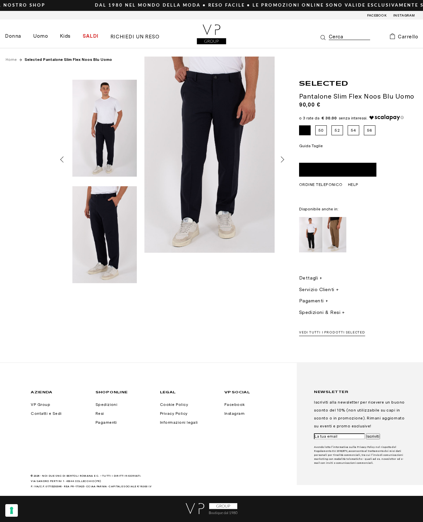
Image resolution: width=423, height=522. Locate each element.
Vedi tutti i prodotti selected (332, 332)
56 (369, 130)
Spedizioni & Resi (320, 312)
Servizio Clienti (316, 289)
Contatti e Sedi (46, 413)
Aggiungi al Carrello (337, 169)
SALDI (90, 36)
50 (321, 130)
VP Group (40, 404)
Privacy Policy (174, 413)
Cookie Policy (174, 404)
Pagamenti (311, 300)
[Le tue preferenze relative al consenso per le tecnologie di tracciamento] (11, 510)
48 (305, 130)
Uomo (40, 36)
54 (353, 130)
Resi (100, 413)
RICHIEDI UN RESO (135, 37)
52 (337, 130)
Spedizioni (107, 404)
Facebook (377, 15)
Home (12, 59)
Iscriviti (372, 436)
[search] (349, 37)
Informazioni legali (179, 422)
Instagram (404, 15)
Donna (13, 36)
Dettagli (308, 278)
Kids (65, 36)
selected (323, 83)
